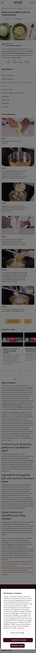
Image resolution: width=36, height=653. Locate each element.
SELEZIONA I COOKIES (17, 645)
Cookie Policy (21, 628)
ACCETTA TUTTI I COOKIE (19, 640)
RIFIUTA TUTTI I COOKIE (17, 633)
